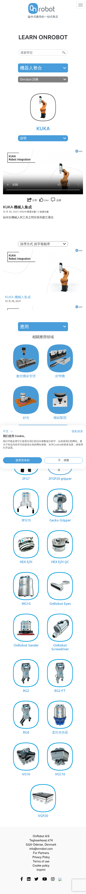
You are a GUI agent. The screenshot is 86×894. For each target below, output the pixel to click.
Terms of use (41, 861)
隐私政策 (77, 431)
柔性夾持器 (60, 732)
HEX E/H (26, 562)
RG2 (26, 691)
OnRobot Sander (26, 645)
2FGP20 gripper (60, 478)
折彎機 (60, 376)
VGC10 (60, 774)
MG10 (26, 603)
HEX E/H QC (60, 562)
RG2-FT (60, 691)
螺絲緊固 (60, 417)
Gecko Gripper (60, 520)
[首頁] (41, 8)
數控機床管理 (26, 376)
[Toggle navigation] (80, 5)
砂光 (26, 417)
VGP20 (43, 816)
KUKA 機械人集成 (18, 297)
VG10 (26, 774)
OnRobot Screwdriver (60, 647)
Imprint (41, 870)
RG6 (26, 732)
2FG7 (26, 478)
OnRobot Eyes (60, 603)
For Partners (41, 853)
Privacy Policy (41, 857)
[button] (8, 431)
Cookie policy (41, 865)
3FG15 (26, 520)
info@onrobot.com (41, 849)
